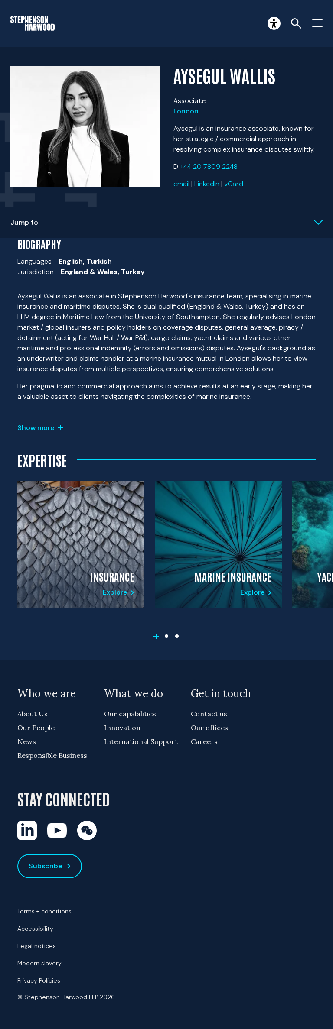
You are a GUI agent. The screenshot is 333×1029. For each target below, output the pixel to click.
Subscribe (45, 865)
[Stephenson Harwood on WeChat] (87, 830)
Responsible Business (52, 755)
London (186, 111)
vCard (233, 183)
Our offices (209, 727)
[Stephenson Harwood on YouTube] (57, 830)
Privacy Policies (38, 980)
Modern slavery (39, 963)
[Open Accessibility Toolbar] (274, 23)
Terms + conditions (44, 911)
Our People (36, 727)
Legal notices (36, 946)
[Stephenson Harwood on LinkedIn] (27, 830)
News (26, 741)
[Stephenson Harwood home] (32, 23)
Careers (204, 741)
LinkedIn (206, 183)
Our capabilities (130, 713)
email (181, 183)
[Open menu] (317, 23)
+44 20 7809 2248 (209, 166)
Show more (35, 427)
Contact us (209, 713)
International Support (141, 741)
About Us (32, 713)
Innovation (122, 727)
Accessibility (35, 928)
